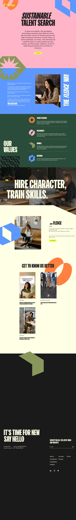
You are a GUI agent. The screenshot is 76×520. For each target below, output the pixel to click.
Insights (52, 464)
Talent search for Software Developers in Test (48, 303)
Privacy (60, 459)
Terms (69, 456)
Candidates (53, 462)
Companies (53, 459)
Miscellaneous (43, 300)
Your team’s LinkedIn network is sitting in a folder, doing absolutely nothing (27, 303)
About (52, 456)
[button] (8, 202)
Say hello (14, 439)
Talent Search (21, 300)
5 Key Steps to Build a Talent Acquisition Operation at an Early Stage (27, 338)
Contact (61, 456)
